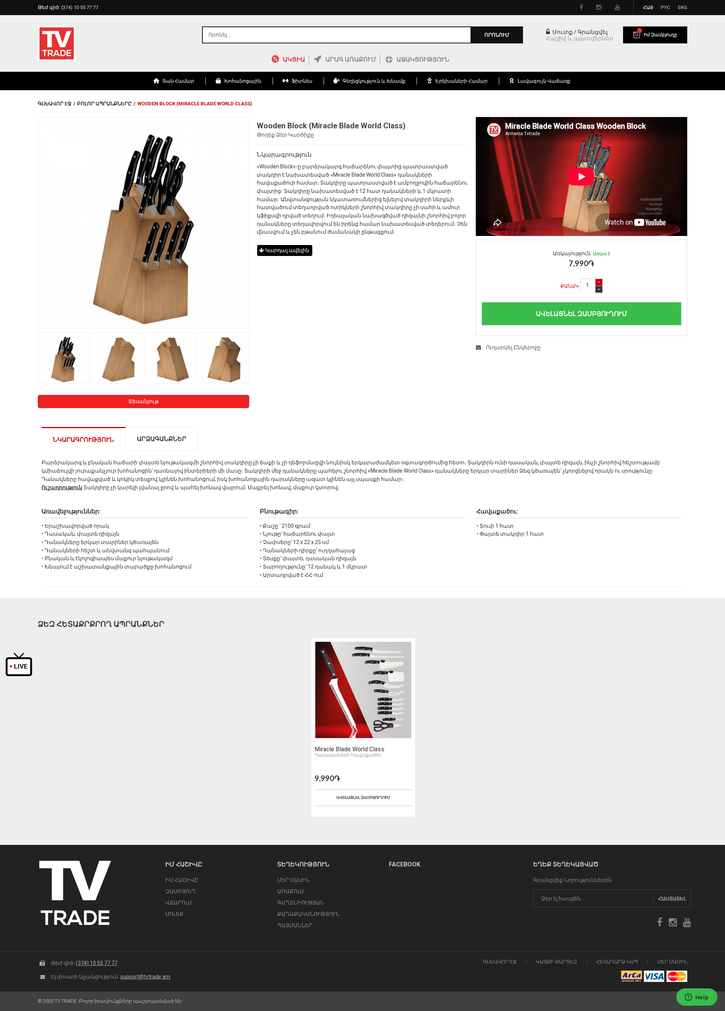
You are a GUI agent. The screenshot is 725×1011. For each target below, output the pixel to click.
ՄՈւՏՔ (174, 914)
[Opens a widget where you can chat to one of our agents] (696, 997)
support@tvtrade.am (145, 977)
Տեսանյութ (143, 401)
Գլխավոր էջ (54, 103)
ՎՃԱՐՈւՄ (178, 903)
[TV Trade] (57, 43)
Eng (682, 7)
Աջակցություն (422, 59)
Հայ (648, 7)
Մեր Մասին (672, 961)
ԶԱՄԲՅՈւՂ (180, 891)
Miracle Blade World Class (349, 749)
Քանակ (569, 286)
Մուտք (562, 32)
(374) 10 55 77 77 (96, 963)
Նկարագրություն (83, 439)
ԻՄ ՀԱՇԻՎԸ (181, 880)
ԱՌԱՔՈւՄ (290, 891)
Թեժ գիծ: (68, 7)
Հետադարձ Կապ (617, 961)
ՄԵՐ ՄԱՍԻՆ (293, 880)
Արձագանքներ (161, 438)
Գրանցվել (592, 32)
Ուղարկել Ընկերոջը (513, 347)
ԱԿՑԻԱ (294, 59)
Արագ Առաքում (350, 59)
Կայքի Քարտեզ (556, 961)
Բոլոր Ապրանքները (104, 103)
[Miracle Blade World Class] (363, 690)
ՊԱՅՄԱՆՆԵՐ (295, 925)
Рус (665, 7)
